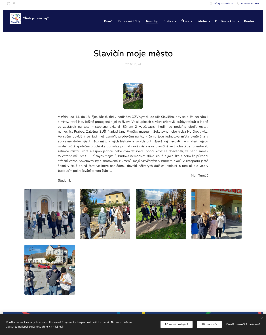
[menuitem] (109, 21)
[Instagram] (8, 4)
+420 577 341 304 (250, 3)
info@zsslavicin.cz (223, 3)
